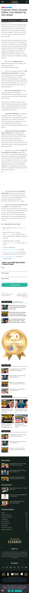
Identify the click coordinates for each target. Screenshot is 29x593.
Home (2, 5)
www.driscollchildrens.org (10, 252)
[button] (2, 2)
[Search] (27, 2)
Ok (9, 590)
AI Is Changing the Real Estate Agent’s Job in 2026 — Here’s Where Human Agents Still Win (17, 320)
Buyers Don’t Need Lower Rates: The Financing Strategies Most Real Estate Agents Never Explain (17, 314)
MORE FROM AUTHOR (18, 302)
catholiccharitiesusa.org (12, 249)
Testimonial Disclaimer (14, 580)
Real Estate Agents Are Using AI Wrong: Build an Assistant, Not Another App (17, 307)
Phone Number (5, 273)
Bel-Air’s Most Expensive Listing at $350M (7, 295)
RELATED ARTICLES (6, 302)
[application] (14, 20)
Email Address (5, 278)
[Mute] (22, 20)
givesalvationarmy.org (11, 243)
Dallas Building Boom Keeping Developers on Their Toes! (22, 296)
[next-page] (4, 326)
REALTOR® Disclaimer (13, 578)
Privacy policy (18, 590)
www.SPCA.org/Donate (9, 256)
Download (9, 23)
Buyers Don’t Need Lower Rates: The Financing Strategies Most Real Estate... (7, 426)
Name (2, 267)
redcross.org (8, 234)
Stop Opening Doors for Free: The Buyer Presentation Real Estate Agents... (7, 411)
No (12, 590)
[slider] (25, 20)
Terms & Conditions (21, 578)
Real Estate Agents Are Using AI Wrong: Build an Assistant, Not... (21, 411)
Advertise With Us (6, 578)
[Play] (3, 20)
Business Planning (12, 5)
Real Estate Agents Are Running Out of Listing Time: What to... (21, 426)
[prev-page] (2, 326)
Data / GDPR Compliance (21, 581)
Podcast (6, 5)
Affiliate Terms (21, 580)
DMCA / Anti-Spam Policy (12, 581)
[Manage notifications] (2, 590)
